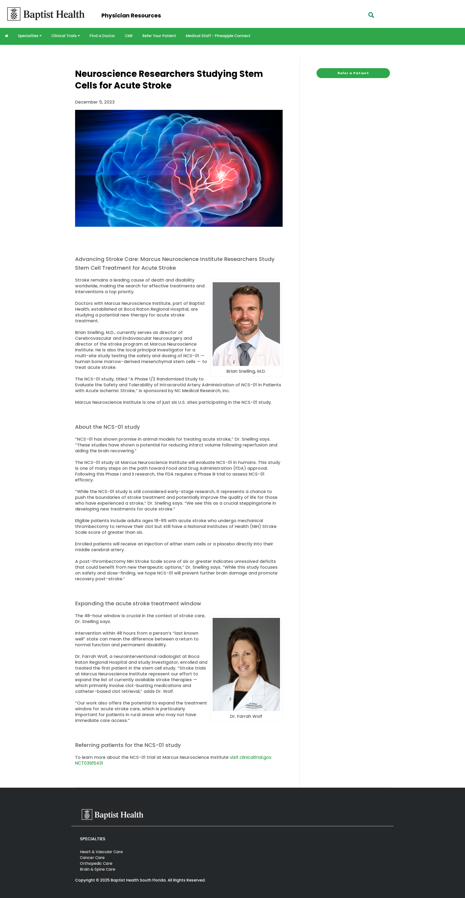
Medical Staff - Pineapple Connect (218, 35)
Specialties (28, 35)
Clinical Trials (64, 35)
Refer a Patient (353, 73)
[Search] (371, 15)
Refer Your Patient (159, 35)
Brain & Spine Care (97, 869)
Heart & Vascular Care (101, 852)
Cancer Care (92, 857)
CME (129, 35)
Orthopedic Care (96, 863)
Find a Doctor (102, 35)
